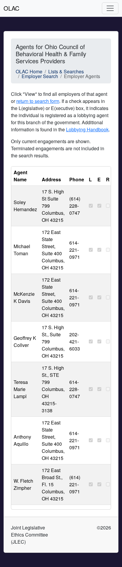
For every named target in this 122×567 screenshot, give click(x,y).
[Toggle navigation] (110, 8)
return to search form (37, 101)
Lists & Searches (66, 71)
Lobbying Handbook (87, 129)
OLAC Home (29, 71)
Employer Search (40, 76)
